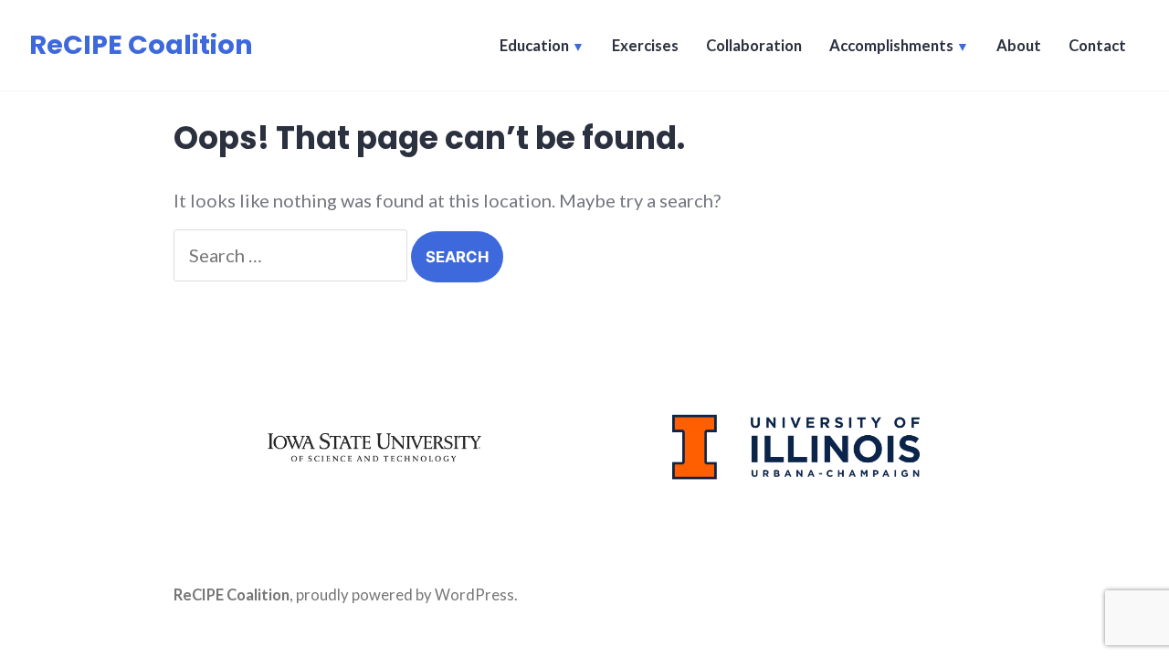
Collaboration (754, 46)
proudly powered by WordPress (405, 595)
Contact (1097, 46)
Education (534, 46)
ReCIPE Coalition (141, 45)
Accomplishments (891, 46)
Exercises (645, 46)
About (1018, 46)
